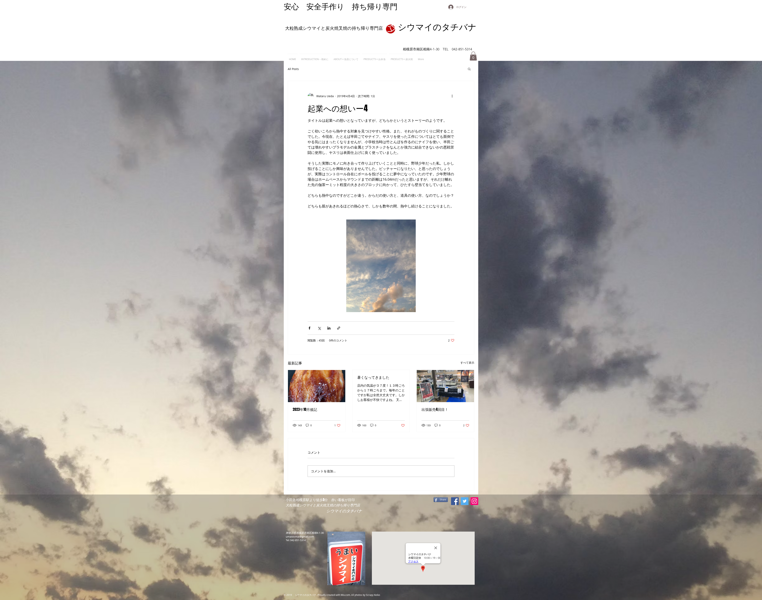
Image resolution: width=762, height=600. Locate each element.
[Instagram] (474, 501)
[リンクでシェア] (339, 328)
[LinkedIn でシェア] (329, 328)
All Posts (293, 69)
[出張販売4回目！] (445, 386)
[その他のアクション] (452, 96)
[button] (473, 56)
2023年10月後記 (305, 409)
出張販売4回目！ (434, 409)
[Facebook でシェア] (309, 328)
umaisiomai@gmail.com (300, 536)
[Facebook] (455, 501)
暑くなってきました (373, 377)
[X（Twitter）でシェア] (319, 328)
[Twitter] (465, 501)
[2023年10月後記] (316, 386)
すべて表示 (467, 362)
